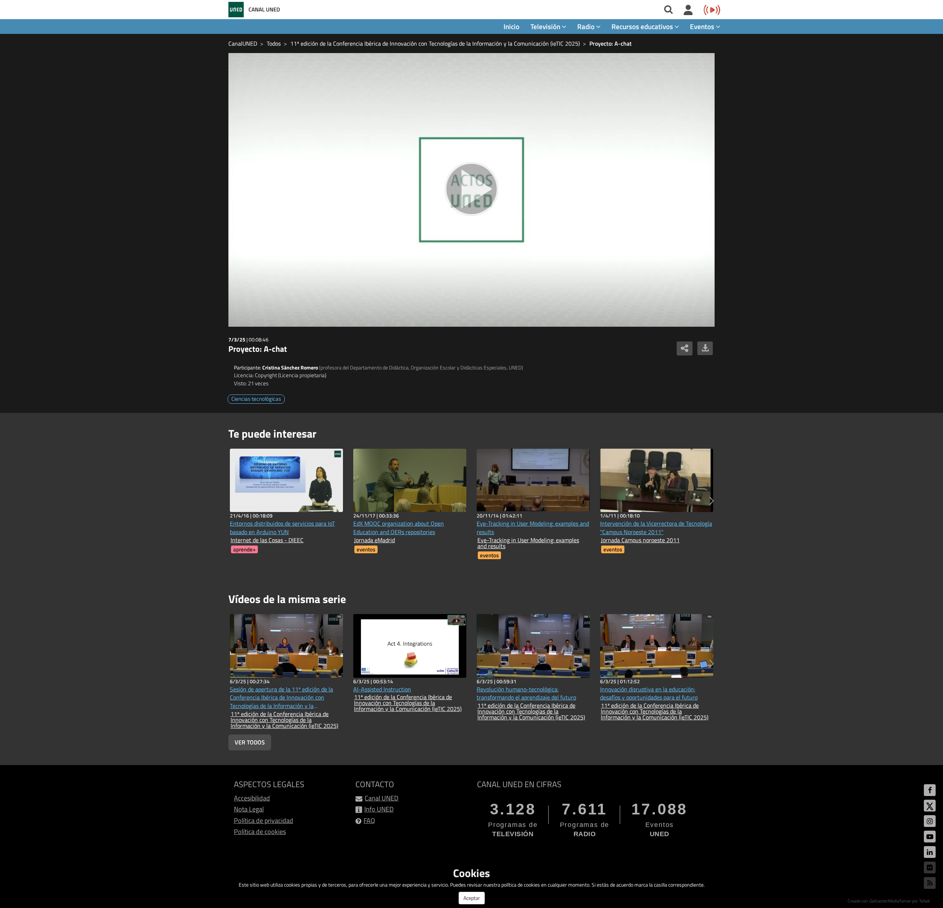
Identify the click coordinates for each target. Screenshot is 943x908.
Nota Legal (249, 809)
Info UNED (379, 809)
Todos (274, 43)
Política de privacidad (263, 820)
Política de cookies (260, 832)
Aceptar (471, 898)
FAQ (369, 820)
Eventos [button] (703, 26)
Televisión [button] (546, 26)
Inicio (511, 26)
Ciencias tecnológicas (256, 399)
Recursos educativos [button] (642, 26)
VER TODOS (250, 742)
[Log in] (688, 10)
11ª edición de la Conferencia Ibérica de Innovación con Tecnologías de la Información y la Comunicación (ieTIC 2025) (435, 43)
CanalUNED (242, 43)
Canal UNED (382, 798)
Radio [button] (586, 26)
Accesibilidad (252, 798)
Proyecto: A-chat (610, 43)
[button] (711, 501)
